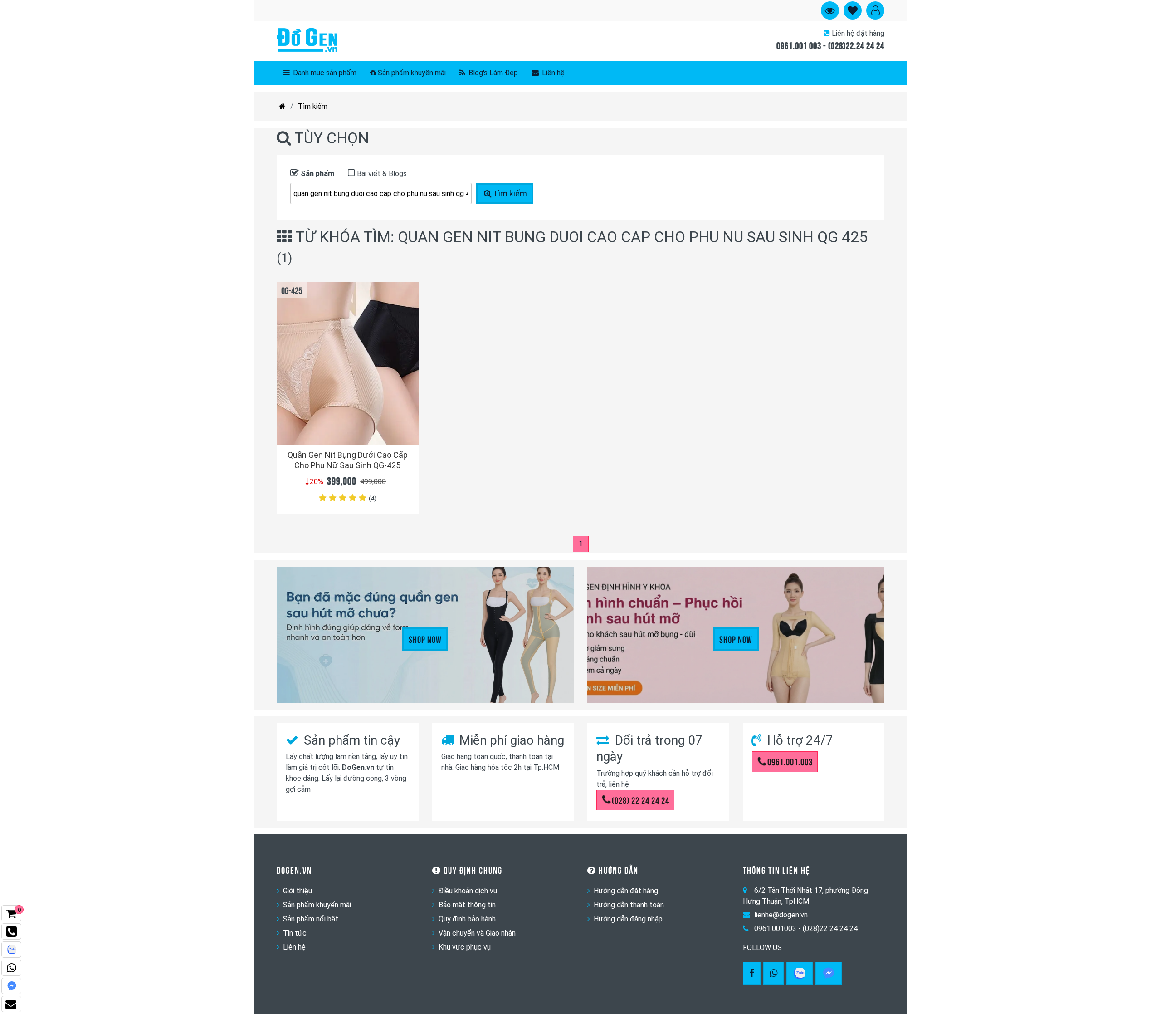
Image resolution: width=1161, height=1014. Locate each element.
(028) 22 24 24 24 (640, 800)
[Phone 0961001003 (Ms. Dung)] (11, 931)
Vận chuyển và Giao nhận (477, 933)
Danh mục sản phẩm (323, 73)
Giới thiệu (297, 891)
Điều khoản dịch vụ (468, 891)
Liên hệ (552, 73)
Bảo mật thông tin (467, 905)
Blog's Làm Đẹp (492, 73)
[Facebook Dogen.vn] (752, 973)
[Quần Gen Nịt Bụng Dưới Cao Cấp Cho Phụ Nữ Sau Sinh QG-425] (348, 363)
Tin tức (295, 933)
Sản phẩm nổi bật (310, 919)
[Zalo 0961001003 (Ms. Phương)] (11, 949)
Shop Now (425, 639)
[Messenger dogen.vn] (11, 986)
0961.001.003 (790, 761)
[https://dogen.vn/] (282, 106)
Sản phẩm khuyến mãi (412, 73)
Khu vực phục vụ (465, 947)
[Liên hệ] (11, 1004)
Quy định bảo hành (467, 919)
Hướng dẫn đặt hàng (626, 891)
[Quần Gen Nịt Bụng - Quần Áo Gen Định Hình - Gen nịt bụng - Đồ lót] (307, 41)
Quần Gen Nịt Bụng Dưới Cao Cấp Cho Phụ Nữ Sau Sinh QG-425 (348, 460)
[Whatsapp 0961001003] (773, 973)
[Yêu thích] (406, 421)
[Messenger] (828, 973)
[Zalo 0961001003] (799, 973)
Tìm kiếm (312, 106)
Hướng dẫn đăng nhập (628, 919)
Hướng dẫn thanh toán (629, 905)
